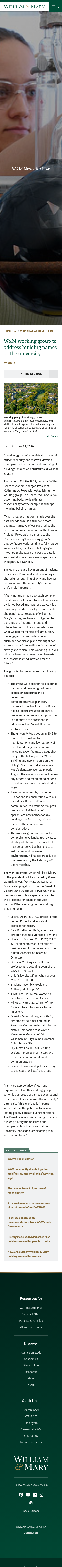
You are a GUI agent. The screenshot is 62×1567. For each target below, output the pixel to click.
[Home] (24, 7)
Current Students (31, 1308)
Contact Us (31, 1533)
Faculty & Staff (31, 1314)
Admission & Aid (31, 1352)
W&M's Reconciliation (21, 1159)
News (31, 1385)
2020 (51, 331)
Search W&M (31, 1410)
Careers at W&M (31, 1429)
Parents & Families (31, 1321)
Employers (31, 1423)
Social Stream (31, 1511)
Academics (31, 1359)
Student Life (31, 1365)
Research (31, 1372)
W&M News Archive (31, 169)
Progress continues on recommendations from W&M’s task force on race (29, 1222)
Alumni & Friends (31, 1327)
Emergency (31, 1436)
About (31, 1378)
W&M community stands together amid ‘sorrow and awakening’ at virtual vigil (31, 1174)
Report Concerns (31, 1442)
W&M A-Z (31, 1416)
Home (7, 331)
